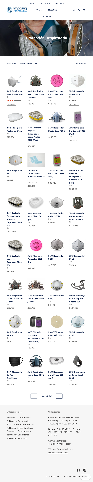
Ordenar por (12, 64)
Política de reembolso (17, 438)
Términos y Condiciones (18, 434)
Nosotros (11, 417)
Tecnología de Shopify (77, 476)
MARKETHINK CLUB (58, 452)
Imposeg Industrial (60, 476)
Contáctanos (25, 417)
